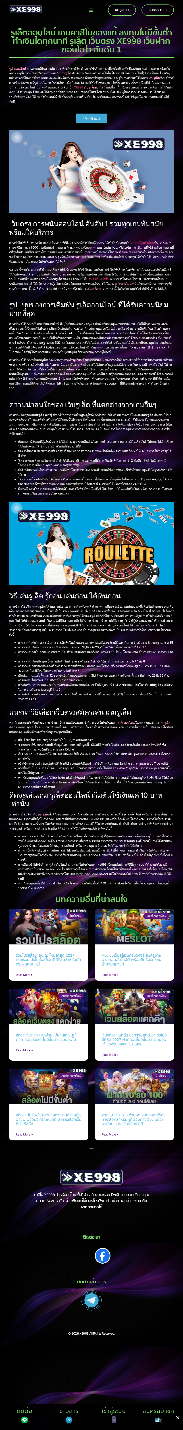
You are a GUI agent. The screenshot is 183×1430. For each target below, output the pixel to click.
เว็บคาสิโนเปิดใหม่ (142, 243)
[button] (91, 10)
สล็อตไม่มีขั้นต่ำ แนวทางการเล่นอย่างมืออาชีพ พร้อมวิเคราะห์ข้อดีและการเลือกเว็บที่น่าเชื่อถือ (48, 1119)
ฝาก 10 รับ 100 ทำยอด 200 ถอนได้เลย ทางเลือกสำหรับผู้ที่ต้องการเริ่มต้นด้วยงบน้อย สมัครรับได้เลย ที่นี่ (134, 1119)
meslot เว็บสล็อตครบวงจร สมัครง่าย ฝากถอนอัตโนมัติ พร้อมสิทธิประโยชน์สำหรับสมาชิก (131, 960)
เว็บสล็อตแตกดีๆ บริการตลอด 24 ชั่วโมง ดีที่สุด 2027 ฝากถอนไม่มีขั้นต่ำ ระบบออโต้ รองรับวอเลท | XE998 (134, 1039)
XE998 (78, 87)
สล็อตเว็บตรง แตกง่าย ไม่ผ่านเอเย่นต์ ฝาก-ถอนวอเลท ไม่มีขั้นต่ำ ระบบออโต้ (46, 1037)
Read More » (24, 974)
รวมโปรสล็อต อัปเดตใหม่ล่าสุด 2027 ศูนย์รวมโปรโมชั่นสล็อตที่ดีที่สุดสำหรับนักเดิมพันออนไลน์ (48, 960)
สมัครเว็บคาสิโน (99, 279)
